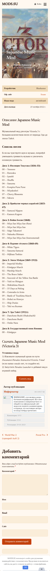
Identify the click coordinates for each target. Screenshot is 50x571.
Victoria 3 (12, 47)
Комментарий (9, 471)
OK (25, 567)
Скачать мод (25, 379)
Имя (4, 500)
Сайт (4, 527)
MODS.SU (10, 4)
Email (4, 513)
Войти (39, 4)
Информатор (26, 65)
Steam (43, 95)
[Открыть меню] (45, 4)
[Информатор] (6, 399)
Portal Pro (40, 435)
